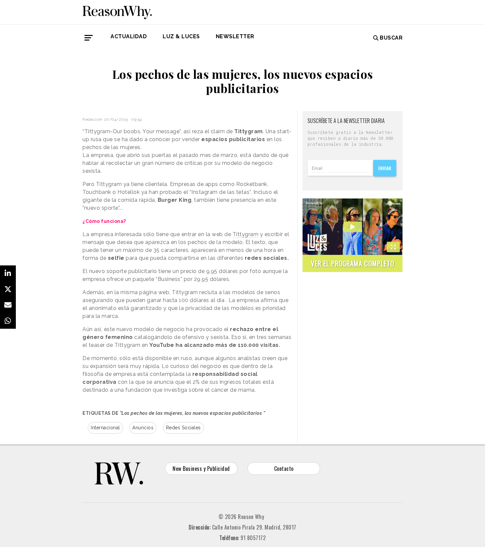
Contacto (284, 468)
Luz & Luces (181, 36)
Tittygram (246, 234)
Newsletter (235, 36)
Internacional (105, 427)
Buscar (391, 38)
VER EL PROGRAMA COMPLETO (352, 263)
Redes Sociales (183, 427)
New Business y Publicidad (201, 468)
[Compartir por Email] (8, 305)
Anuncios (142, 427)
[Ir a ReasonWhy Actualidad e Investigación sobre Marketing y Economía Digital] (117, 11)
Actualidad (129, 36)
